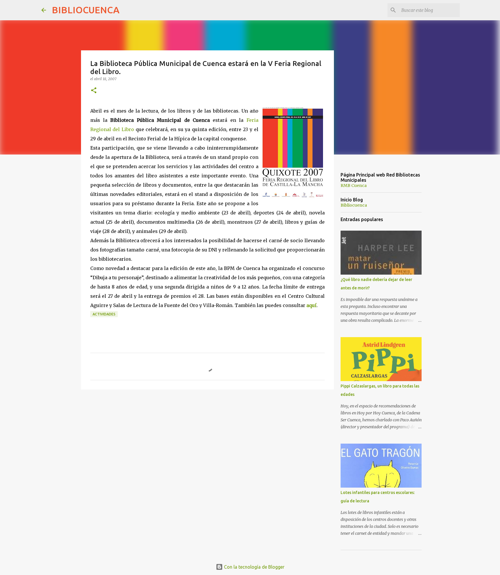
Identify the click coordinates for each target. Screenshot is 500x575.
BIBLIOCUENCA (86, 10)
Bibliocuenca (354, 205)
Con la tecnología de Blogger (253, 567)
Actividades (104, 314)
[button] (93, 91)
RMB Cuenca (354, 185)
